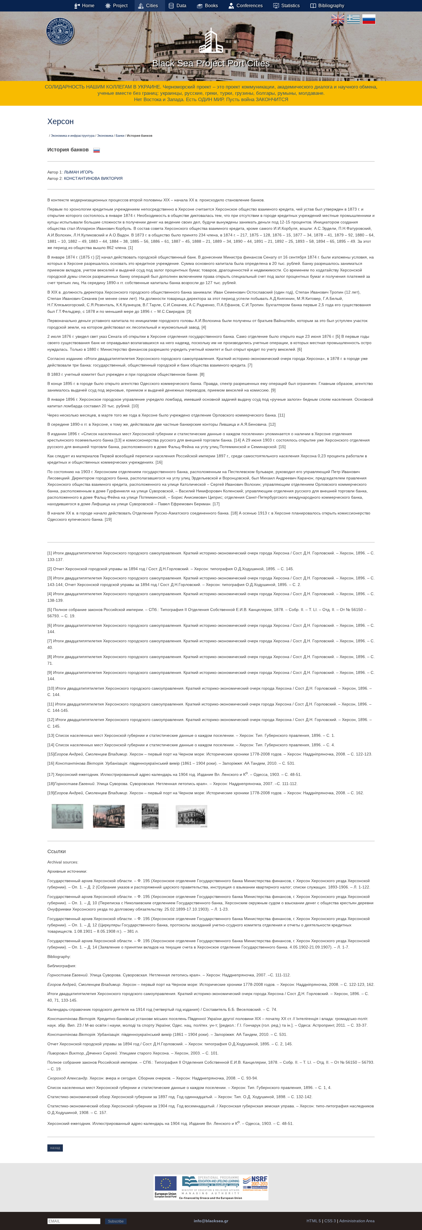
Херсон (60, 121)
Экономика (105, 135)
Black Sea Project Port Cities (211, 63)
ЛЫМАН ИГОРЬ (78, 172)
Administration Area (357, 1221)
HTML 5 (314, 1221)
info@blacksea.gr (211, 1221)
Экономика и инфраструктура (72, 135)
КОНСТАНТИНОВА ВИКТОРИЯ (93, 178)
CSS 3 (330, 1221)
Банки (120, 135)
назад (55, 1148)
